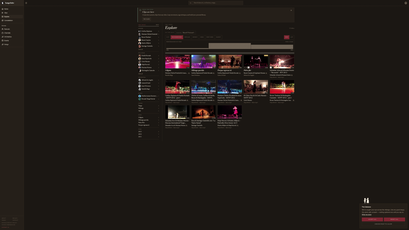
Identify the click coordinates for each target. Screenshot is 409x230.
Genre (140, 103)
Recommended (177, 37)
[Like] (167, 57)
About (4, 218)
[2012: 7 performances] (230, 46)
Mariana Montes (180, 125)
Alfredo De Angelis (249, 75)
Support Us (5, 227)
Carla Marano (248, 100)
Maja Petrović (232, 125)
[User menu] (406, 3)
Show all (140, 49)
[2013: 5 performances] (272, 46)
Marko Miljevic (222, 125)
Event (140, 93)
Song (140, 114)
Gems (202, 37)
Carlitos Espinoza (196, 73)
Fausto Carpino (248, 73)
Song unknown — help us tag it (277, 77)
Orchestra (142, 77)
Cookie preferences (8, 224)
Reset (157, 24)
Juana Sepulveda (187, 73)
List (291, 37)
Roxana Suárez (286, 75)
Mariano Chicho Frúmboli (173, 73)
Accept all (372, 219)
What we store (366, 214)
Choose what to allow (383, 224)
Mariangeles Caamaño (287, 100)
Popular (187, 37)
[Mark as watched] (172, 57)
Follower (141, 52)
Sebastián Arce (169, 125)
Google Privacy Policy (9, 222)
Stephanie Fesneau (259, 73)
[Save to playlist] (169, 57)
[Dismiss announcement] (291, 10)
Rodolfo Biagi (169, 75)
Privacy (15, 218)
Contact (15, 220)
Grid (286, 37)
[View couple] (189, 73)
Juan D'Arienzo (195, 75)
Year (140, 129)
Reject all (394, 219)
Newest (195, 37)
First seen (209, 37)
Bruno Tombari (274, 100)
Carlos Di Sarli (221, 75)
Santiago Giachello (196, 125)
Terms (4, 220)
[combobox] (218, 3)
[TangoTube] (12, 3)
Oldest (218, 37)
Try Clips (147, 19)
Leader (140, 28)
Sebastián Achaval (275, 75)
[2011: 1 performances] (187, 46)
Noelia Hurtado (207, 73)
